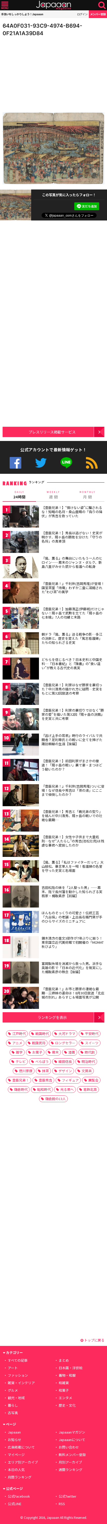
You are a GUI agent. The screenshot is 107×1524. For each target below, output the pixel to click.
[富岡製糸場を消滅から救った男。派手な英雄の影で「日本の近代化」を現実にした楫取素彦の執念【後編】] (21, 973)
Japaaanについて (72, 1439)
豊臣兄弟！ (20, 1080)
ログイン (82, 14)
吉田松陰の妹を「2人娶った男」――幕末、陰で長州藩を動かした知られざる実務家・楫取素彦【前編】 (72, 891)
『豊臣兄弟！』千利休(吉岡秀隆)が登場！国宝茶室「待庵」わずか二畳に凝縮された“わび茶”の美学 (73, 587)
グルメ (13, 1390)
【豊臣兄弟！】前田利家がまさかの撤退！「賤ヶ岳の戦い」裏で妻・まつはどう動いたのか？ (72, 764)
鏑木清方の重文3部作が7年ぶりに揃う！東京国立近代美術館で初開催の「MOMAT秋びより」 (73, 942)
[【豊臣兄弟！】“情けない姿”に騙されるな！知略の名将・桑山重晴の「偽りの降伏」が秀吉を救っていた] (21, 517)
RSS (92, 463)
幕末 (55, 1052)
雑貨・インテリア (21, 1382)
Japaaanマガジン (72, 1432)
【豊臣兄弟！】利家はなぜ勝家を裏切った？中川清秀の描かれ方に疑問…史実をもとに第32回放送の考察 (72, 688)
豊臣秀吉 (45, 1080)
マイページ (16, 1454)
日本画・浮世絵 (70, 1367)
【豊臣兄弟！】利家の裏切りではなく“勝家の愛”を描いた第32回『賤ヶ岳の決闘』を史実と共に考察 (73, 714)
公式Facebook (15, 463)
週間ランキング (70, 1469)
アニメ (17, 1042)
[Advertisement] (39, 73)
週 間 (53, 495)
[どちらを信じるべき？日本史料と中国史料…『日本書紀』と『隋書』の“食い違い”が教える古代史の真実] (21, 669)
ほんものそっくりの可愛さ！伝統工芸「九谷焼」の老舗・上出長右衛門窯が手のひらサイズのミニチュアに (72, 916)
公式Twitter (41, 463)
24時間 (19, 495)
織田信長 (65, 1061)
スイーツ (91, 1042)
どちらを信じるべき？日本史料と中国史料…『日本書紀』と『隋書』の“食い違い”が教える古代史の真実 (72, 663)
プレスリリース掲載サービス (52, 432)
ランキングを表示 (52, 1017)
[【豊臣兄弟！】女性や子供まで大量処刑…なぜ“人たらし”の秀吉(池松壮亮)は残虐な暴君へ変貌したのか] (21, 846)
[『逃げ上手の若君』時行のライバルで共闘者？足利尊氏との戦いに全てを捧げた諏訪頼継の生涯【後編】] (21, 745)
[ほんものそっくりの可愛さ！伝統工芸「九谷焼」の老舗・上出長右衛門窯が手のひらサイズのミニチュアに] (21, 922)
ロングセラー (65, 1042)
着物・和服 (67, 1375)
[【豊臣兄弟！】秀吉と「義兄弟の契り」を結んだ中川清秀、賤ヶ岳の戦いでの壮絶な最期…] (21, 821)
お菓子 (37, 1052)
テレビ (21, 1061)
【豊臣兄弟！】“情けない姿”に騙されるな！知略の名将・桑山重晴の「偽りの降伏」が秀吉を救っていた (72, 511)
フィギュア (70, 1080)
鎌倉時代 (21, 1089)
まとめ (64, 1360)
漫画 (71, 1052)
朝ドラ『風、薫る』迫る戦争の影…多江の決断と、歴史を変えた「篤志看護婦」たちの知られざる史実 (72, 638)
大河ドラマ (66, 1033)
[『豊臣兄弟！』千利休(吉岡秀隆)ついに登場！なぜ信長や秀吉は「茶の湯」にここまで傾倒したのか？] (21, 796)
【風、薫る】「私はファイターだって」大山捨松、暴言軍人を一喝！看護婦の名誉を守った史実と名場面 (73, 866)
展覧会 (93, 1080)
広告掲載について (21, 1447)
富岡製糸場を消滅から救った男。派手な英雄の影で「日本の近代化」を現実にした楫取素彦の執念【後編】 (72, 967)
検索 (102, 5)
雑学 (19, 1052)
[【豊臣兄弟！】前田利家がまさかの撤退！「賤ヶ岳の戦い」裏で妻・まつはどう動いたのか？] (21, 770)
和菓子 (64, 1390)
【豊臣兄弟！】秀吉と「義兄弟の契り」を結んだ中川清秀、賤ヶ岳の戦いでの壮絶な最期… (72, 815)
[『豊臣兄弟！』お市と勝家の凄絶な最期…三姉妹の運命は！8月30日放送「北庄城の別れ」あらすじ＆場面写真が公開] (21, 998)
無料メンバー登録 (72, 1454)
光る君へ (67, 1089)
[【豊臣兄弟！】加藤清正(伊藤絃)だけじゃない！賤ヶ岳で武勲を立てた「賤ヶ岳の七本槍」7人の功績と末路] (21, 618)
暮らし (13, 1405)
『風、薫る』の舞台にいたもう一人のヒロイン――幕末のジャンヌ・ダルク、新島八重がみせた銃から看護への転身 (72, 562)
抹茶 (45, 1070)
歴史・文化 (67, 1405)
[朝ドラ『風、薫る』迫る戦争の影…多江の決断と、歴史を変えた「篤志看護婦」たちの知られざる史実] (21, 644)
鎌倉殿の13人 (55, 1098)
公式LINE (66, 463)
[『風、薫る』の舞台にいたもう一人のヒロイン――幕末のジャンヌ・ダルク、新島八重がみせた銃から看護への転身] (21, 568)
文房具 (87, 1070)
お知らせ (14, 1439)
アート (13, 1367)
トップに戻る (93, 1340)
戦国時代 (42, 1033)
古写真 (13, 1412)
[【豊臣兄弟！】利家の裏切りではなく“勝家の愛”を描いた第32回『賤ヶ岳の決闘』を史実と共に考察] (21, 720)
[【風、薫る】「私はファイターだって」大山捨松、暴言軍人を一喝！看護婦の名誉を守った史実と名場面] (21, 872)
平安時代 (91, 1033)
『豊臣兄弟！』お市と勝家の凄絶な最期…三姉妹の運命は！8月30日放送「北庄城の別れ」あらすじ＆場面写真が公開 (73, 992)
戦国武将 (38, 1042)
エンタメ (65, 1397)
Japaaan (53, 5)
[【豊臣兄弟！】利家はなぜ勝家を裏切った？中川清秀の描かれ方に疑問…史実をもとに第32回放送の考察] (21, 694)
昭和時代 (44, 1089)
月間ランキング (19, 1477)
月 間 (87, 495)
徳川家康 (25, 1070)
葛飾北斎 (90, 1089)
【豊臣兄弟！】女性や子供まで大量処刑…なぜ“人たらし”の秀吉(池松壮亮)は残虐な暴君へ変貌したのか (73, 840)
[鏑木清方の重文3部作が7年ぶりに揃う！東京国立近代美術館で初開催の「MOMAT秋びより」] (21, 948)
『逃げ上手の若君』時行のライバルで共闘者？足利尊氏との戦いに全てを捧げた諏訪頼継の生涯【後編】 (72, 739)
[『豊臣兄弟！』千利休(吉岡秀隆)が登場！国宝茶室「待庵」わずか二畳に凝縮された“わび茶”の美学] (21, 593)
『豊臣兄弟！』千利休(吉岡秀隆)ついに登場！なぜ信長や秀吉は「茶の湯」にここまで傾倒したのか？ (73, 790)
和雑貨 (64, 1382)
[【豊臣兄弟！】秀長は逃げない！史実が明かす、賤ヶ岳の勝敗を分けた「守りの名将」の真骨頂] (21, 542)
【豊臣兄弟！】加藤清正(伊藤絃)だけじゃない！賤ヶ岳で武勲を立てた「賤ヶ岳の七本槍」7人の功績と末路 (73, 612)
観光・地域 (16, 1397)
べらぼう (42, 1061)
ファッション (18, 1375)
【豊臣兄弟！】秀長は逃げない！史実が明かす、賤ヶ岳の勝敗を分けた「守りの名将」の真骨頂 (72, 536)
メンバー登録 (98, 14)
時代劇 (90, 1052)
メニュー (4, 5)
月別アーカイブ (70, 1462)
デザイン (65, 1070)
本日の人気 (16, 1469)
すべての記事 (18, 1360)
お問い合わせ (69, 1447)
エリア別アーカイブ (23, 1462)
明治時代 (88, 1061)
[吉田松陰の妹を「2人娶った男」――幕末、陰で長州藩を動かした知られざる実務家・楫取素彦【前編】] (21, 897)
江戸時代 (19, 1033)
